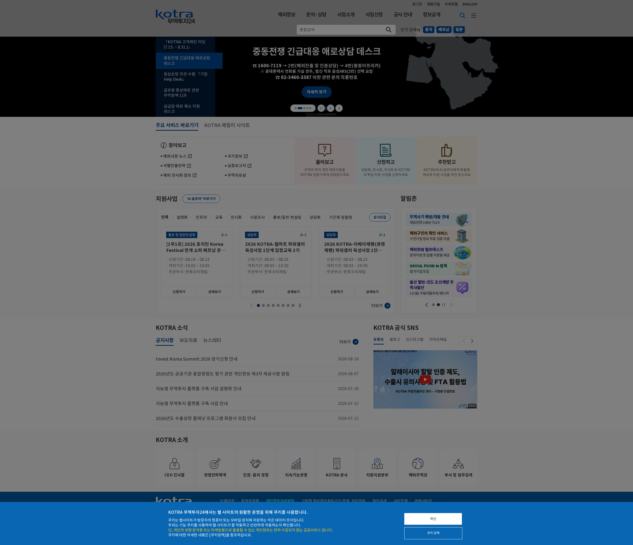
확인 (433, 519)
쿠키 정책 (433, 533)
